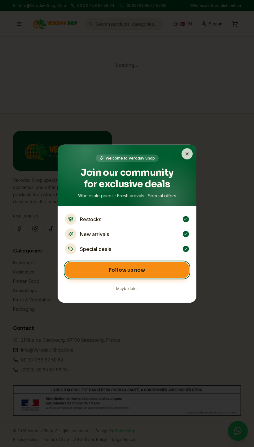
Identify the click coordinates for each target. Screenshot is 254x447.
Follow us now (127, 269)
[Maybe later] (187, 153)
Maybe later (127, 288)
